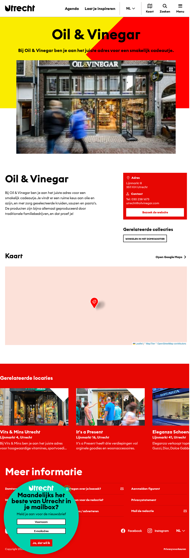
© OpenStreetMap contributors (171, 343)
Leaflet (139, 343)
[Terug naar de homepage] (20, 8)
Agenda (72, 8)
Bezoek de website (155, 212)
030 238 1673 (140, 199)
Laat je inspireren (100, 8)
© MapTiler (149, 343)
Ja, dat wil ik (41, 543)
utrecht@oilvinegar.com (142, 203)
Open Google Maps (169, 257)
